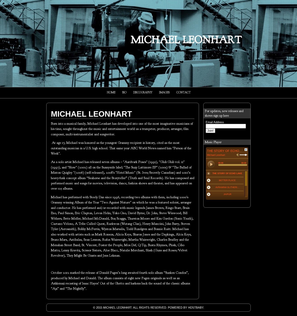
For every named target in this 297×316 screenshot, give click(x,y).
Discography (142, 92)
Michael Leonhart (186, 39)
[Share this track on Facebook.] (246, 150)
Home (111, 92)
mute (237, 154)
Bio (124, 92)
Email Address (215, 122)
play (211, 164)
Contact (183, 92)
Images (164, 92)
